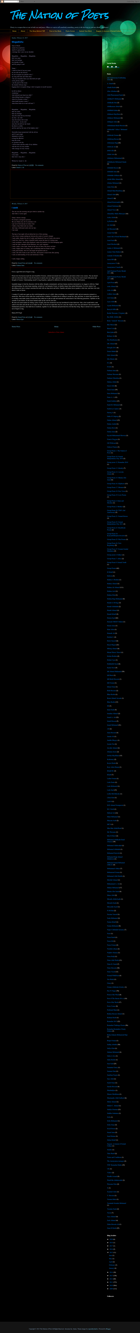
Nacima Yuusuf (112, 914)
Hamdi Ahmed (112, 610)
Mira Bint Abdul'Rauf (114, 828)
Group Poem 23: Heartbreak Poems (116, 529)
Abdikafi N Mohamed (114, 99)
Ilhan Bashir (111, 702)
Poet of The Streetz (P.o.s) (115, 998)
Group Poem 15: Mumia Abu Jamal (116, 479)
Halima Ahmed (112, 583)
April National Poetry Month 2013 (116, 278)
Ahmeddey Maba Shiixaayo (116, 213)
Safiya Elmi (111, 1048)
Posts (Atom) (60, 332)
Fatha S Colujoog (112, 416)
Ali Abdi (110, 225)
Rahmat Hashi (111, 1017)
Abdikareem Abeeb (113, 106)
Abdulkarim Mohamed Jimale (116, 162)
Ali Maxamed (111, 229)
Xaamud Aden (112, 1192)
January (111, 1268)
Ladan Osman (111, 778)
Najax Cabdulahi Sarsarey (115, 930)
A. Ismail (110, 83)
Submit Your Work (85, 31)
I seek (15, 207)
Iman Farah (110, 710)
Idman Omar (111, 687)
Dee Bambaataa (112, 340)
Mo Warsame (111, 832)
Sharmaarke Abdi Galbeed (115, 1098)
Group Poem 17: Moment (115, 487)
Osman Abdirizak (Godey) (115, 987)
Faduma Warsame (113, 374)
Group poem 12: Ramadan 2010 (117, 462)
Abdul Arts (110, 154)
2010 (111, 1285)
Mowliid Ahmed (112, 880)
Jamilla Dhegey (112, 740)
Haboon (109, 576)
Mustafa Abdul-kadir (114, 899)
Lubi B (109, 801)
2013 (111, 1275)
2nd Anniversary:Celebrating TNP (116, 79)
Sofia (108, 1117)
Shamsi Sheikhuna (113, 1094)
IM (108, 706)
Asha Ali (110, 290)
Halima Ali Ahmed (113, 587)
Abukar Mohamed (113, 183)
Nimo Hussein (111, 968)
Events (109, 367)
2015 (111, 1252)
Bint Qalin (110, 332)
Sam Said (110, 1063)
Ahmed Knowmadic (113, 202)
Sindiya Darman (112, 1109)
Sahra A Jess (111, 1056)
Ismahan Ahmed (112, 713)
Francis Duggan (112, 439)
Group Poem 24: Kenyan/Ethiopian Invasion (116, 534)
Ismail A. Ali (20, 167)
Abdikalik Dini (112, 102)
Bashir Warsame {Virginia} (116, 313)
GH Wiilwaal (111, 443)
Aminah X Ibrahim (113, 256)
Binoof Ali (110, 328)
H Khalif (110, 572)
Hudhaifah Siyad (112, 664)
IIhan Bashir (111, 694)
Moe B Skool (111, 836)
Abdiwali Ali (111, 147)
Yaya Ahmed (111, 1216)
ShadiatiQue (111, 1090)
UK (108, 1169)
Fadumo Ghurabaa (113, 378)
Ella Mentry (111, 359)
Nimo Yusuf (111, 972)
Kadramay (110, 759)
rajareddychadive (93, 1329)
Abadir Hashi (111, 87)
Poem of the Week (113, 994)
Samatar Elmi (111, 1071)
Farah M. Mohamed (113, 405)
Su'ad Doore (111, 1128)
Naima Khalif (111, 922)
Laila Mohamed (112, 786)
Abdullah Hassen (112, 168)
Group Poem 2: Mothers (115, 506)
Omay (109, 983)
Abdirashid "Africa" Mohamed (117, 129)
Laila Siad (110, 790)
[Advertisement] (56, 184)
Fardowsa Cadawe (113, 409)
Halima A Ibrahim (113, 580)
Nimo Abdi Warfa (113, 960)
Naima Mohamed (112, 926)
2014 (111, 1272)
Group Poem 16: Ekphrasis (116, 483)
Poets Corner (70, 31)
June (110, 1255)
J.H (108, 729)
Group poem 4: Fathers (114, 555)
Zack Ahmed (111, 1220)
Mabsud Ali (111, 813)
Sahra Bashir (111, 1060)
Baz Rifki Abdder (113, 317)
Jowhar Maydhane (113, 755)
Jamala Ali (110, 736)
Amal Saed (110, 240)
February (112, 1265)
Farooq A (110, 412)
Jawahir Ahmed (112, 748)
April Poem (111, 282)
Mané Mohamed (112, 817)
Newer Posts (16, 326)
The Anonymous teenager (115, 1161)
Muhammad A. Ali (113, 884)
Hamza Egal (19, 319)
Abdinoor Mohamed (113, 118)
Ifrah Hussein (111, 690)
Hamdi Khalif (111, 614)
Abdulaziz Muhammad (114, 158)
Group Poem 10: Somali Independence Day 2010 (115, 457)
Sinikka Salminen (112, 1113)
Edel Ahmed (111, 355)
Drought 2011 (111, 347)
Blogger (108, 1329)
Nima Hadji (111, 956)
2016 (111, 1249)
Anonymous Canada (113, 267)
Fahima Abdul (111, 382)
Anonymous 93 (112, 263)
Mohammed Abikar (113, 868)
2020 (111, 1239)
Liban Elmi (110, 797)
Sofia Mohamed (112, 1121)
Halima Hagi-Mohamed (114, 599)
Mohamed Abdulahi (113, 849)
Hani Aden (110, 629)
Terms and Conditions (114, 1157)
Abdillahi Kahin (112, 110)
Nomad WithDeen (113, 975)
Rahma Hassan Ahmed (114, 1014)
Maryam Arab (111, 820)
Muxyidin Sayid (112, 907)
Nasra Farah (111, 937)
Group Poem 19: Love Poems (116, 495)
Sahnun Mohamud (113, 1052)
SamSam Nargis (112, 1075)
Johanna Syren (112, 752)
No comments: (39, 165)
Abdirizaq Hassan (113, 139)
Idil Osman (110, 683)
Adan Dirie (110, 187)
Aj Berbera (110, 221)
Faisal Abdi (110, 386)
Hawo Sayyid (111, 641)
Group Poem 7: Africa (114, 558)
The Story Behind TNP (37, 31)
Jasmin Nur (110, 744)
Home (14, 31)
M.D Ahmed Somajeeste (115, 805)
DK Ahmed (111, 344)
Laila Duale (111, 782)
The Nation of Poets (59, 15)
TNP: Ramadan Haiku (114, 1165)
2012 (111, 1279)
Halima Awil (111, 591)
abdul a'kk (110, 150)
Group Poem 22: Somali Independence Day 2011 (115, 523)
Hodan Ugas (111, 660)
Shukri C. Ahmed (113, 1105)
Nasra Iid (110, 941)
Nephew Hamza (112, 952)
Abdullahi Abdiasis (113, 175)
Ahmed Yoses (111, 210)
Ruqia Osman (111, 1040)
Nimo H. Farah (112, 964)
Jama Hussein (111, 732)
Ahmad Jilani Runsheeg (115, 191)
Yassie (109, 1213)
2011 (111, 1282)
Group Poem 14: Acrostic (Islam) (115, 473)
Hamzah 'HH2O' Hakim (115, 622)
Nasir (109, 933)
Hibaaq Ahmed (112, 648)
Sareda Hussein (112, 1086)
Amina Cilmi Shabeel (114, 252)
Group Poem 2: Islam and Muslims (115, 502)
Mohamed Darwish (113, 853)
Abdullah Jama (112, 171)
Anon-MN (110, 259)
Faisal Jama (110, 389)
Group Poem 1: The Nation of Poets (117, 452)
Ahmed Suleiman (112, 206)
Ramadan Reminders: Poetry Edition (116, 1030)
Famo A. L (110, 397)
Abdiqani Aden (112, 122)
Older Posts (97, 326)
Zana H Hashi (111, 1228)
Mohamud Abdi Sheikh (114, 876)
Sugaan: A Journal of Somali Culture (108, 31)
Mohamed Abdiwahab (114, 845)
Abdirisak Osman (112, 135)
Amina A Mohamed (113, 248)
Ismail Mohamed (112, 725)
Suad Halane (111, 1136)
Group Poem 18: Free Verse (116, 491)
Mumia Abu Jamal (113, 891)
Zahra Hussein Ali (113, 1224)
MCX (109, 824)
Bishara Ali (110, 336)
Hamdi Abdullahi (112, 606)
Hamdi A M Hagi (113, 603)
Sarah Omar (111, 1083)
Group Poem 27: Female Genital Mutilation (117, 550)
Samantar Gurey (112, 1067)
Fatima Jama (111, 431)
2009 (111, 1289)
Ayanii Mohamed (112, 305)
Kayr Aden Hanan (113, 767)
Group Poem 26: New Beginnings (114, 544)
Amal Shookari (112, 244)
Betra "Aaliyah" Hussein (115, 321)
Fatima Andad (111, 424)
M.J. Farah (110, 809)
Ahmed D (110, 198)
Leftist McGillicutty (113, 794)
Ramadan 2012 (112, 1021)
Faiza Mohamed (112, 393)
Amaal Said (111, 233)
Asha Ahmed (111, 286)
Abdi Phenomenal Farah (115, 95)
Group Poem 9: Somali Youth (116, 562)
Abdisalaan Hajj (112, 143)
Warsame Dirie (112, 1184)
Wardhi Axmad (112, 1176)
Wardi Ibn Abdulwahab (114, 1180)
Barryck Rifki (111, 309)
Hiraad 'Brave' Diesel (114, 652)
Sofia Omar (111, 1125)
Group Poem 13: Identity (115, 468)
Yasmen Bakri (111, 1199)
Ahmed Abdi (111, 194)
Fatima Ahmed (112, 420)
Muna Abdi (111, 895)
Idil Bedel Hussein (113, 679)
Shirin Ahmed (111, 1102)
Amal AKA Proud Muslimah (116, 236)
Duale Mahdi (111, 351)
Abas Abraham (112, 91)
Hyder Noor (111, 667)
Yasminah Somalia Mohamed (116, 1203)
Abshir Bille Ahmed (113, 179)
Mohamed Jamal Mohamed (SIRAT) (116, 863)
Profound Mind (112, 1010)
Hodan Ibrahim (112, 656)
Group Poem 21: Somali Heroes (117, 516)
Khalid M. (110, 771)
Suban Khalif (111, 1140)
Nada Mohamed (112, 918)
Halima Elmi (111, 595)
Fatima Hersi (111, 428)
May (110, 1258)
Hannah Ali (111, 633)
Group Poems (111, 568)
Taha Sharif (111, 1153)
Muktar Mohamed (113, 887)
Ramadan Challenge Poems (116, 1025)
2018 (111, 1242)
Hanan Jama (111, 625)
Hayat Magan (111, 645)
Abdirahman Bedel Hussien (116, 125)
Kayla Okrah (111, 763)
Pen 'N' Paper (111, 991)
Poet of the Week (55, 31)
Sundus (109, 1149)
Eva (108, 363)
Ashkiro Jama (111, 294)
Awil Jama (110, 298)
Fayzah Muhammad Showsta (116, 435)
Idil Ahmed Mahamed (114, 671)
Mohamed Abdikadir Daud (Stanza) (116, 840)
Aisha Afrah (111, 217)
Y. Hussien (110, 1195)
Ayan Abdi (110, 301)
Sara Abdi (110, 1079)
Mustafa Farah (111, 903)
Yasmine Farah (112, 1209)
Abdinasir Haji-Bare (113, 114)
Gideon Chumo (112, 447)
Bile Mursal (111, 324)
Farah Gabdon (111, 401)
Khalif (109, 775)
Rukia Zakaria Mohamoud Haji (117, 1035)
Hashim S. (110, 637)
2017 (111, 1246)
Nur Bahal (110, 979)
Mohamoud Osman (113, 872)
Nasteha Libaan (112, 949)
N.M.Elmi (110, 910)
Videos (109, 1172)
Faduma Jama (20, 265)
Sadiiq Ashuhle (112, 1044)
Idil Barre (110, 675)
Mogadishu (17, 42)
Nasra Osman (111, 945)
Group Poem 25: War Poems (116, 539)
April (111, 1262)
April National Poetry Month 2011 (116, 272)
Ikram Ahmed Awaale (114, 698)
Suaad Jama (111, 1132)
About (23, 31)
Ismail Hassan (111, 721)
